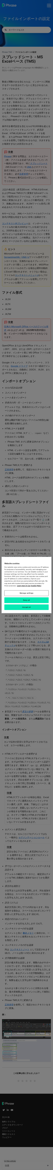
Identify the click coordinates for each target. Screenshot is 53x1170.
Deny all (26, 600)
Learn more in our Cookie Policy (29, 586)
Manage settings (26, 593)
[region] (26, 585)
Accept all (26, 607)
